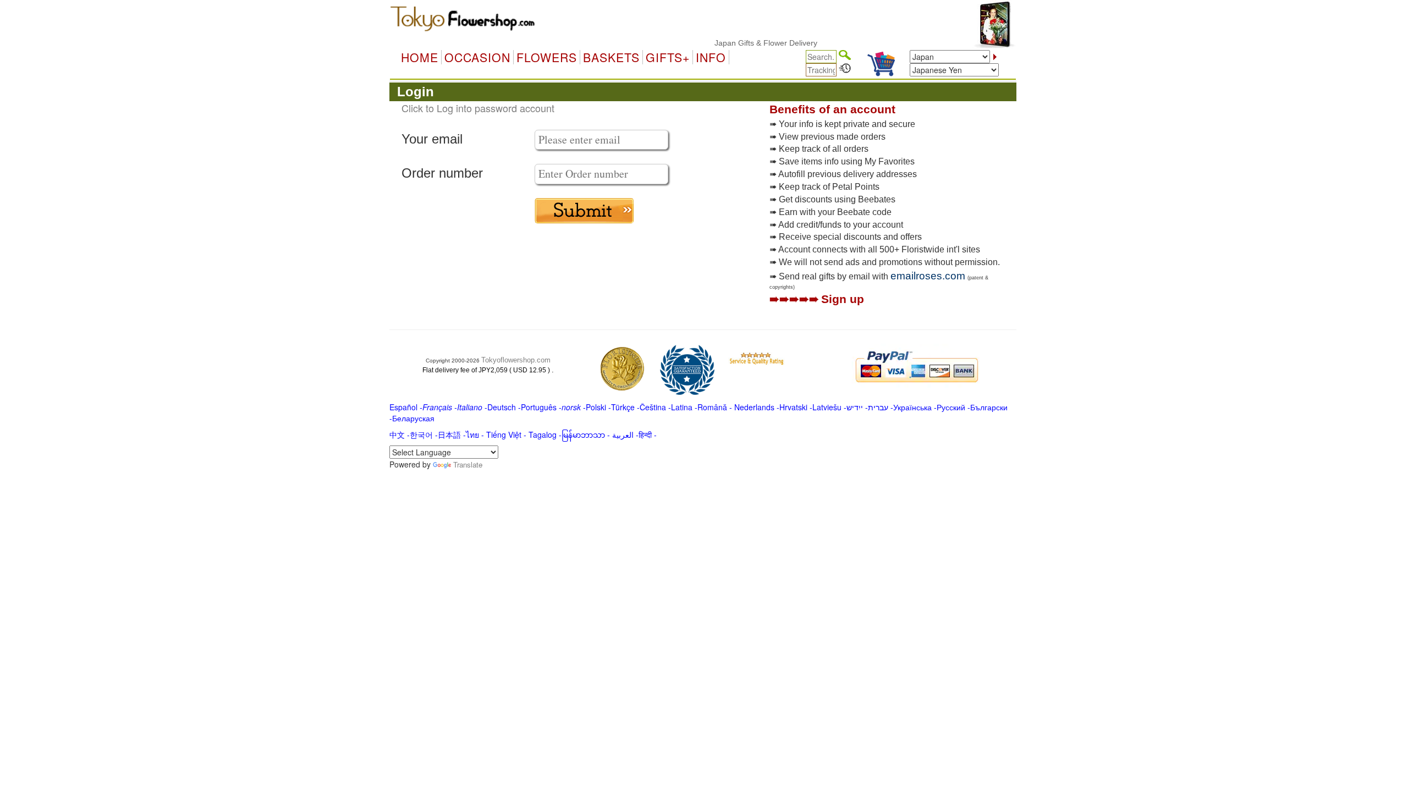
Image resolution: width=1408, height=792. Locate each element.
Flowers (546, 57)
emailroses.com (927, 276)
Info (711, 57)
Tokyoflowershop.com (516, 360)
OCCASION (477, 57)
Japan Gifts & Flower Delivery (751, 42)
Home (419, 57)
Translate (467, 464)
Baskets (611, 57)
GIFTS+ (668, 57)
